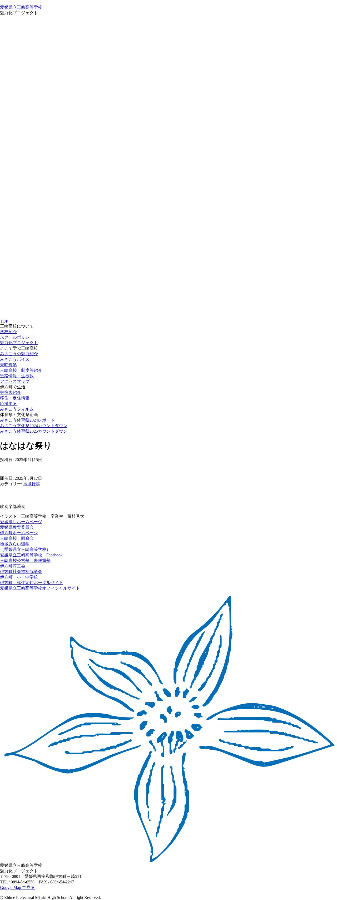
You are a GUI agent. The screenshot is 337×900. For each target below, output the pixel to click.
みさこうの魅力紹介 (19, 354)
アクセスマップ (14, 381)
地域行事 (31, 484)
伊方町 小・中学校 (19, 577)
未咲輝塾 (8, 365)
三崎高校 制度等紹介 (21, 370)
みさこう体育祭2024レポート (27, 420)
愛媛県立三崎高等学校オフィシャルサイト (40, 588)
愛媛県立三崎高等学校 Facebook (31, 555)
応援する (8, 403)
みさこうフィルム (17, 409)
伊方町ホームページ (19, 533)
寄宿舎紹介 (10, 392)
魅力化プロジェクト (19, 342)
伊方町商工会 (12, 566)
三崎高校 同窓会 (17, 538)
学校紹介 (8, 331)
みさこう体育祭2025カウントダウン (33, 431)
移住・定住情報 (14, 398)
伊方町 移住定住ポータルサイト (31, 582)
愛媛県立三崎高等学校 (21, 7)
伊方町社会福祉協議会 (21, 571)
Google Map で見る (17, 887)
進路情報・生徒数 (17, 376)
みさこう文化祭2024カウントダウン (33, 425)
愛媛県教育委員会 (17, 527)
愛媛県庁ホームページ (21, 522)
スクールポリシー (17, 337)
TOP (4, 321)
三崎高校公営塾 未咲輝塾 (25, 560)
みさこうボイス (14, 359)
